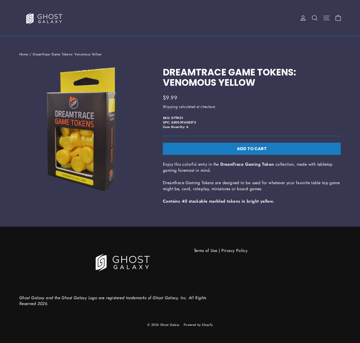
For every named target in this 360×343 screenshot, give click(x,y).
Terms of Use (205, 250)
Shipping (170, 106)
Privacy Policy (234, 250)
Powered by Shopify (198, 324)
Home (23, 54)
